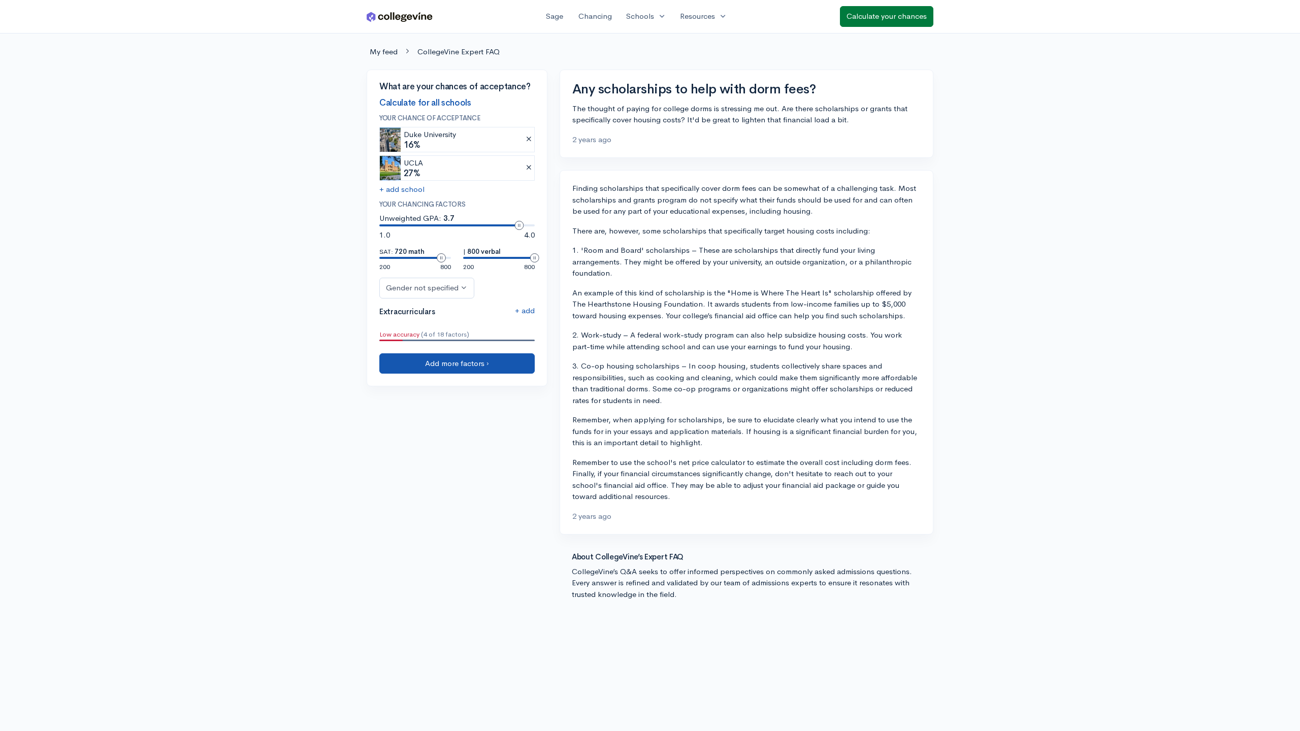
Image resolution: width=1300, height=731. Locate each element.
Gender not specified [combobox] (422, 287)
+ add (525, 310)
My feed (384, 51)
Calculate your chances (887, 16)
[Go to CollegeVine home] (400, 16)
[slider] (519, 225)
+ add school (402, 189)
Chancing (595, 16)
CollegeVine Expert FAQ (458, 51)
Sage (554, 16)
